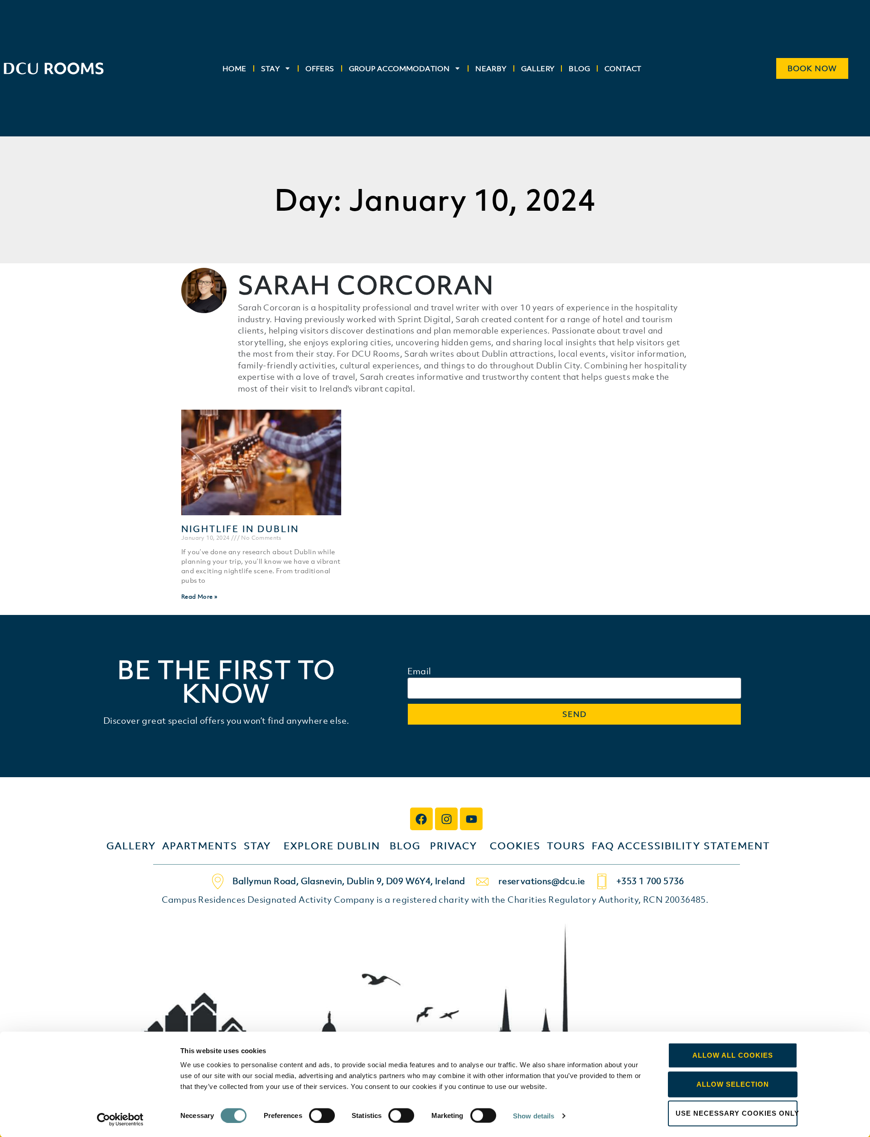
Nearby (490, 68)
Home (234, 68)
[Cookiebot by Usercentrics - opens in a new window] (120, 1119)
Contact (623, 68)
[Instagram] (446, 819)
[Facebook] (421, 819)
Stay (270, 68)
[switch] (322, 1115)
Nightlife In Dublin (240, 528)
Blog (579, 68)
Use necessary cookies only (737, 1113)
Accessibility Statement (694, 846)
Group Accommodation (399, 68)
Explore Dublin (332, 846)
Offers (319, 68)
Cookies (515, 846)
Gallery (538, 68)
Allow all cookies (732, 1055)
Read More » (199, 596)
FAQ (605, 846)
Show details (533, 1115)
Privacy (453, 846)
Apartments (203, 846)
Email (419, 672)
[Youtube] (471, 819)
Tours (566, 846)
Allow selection (732, 1084)
